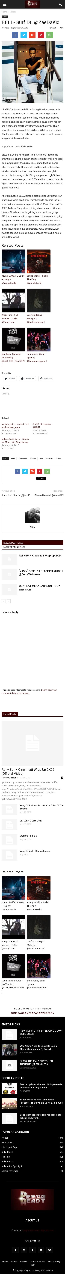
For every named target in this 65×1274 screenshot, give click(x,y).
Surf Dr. (49, 458)
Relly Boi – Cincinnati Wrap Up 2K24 (40, 555)
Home (4, 11)
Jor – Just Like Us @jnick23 (16, 495)
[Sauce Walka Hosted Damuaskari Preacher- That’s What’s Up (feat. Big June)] (9, 1103)
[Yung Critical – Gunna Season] (9, 855)
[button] (60, 4)
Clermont (23, 458)
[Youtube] (49, 1250)
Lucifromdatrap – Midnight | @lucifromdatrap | (36, 318)
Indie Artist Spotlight (12, 1166)
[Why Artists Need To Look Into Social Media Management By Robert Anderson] (9, 1049)
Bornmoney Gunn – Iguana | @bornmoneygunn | (37, 357)
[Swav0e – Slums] (9, 839)
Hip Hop (6, 1156)
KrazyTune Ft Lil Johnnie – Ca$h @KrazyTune (10, 318)
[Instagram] (24, 1250)
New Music (7, 1142)
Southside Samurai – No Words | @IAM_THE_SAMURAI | (13, 359)
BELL (13, 458)
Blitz (6, 28)
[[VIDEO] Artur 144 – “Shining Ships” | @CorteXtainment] (9, 574)
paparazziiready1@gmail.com (38, 1230)
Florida (33, 458)
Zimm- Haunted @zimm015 (49, 495)
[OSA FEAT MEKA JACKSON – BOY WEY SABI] (9, 589)
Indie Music (7, 1151)
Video (58, 458)
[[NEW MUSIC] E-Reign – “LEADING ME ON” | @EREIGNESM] (9, 1034)
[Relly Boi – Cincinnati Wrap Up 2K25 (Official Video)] (32, 743)
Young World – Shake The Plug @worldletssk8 (37, 279)
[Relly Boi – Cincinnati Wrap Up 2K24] (9, 559)
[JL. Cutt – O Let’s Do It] (9, 824)
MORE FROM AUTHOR (14, 547)
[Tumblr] (32, 1250)
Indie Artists (8, 1161)
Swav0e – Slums (28, 836)
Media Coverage (10, 1170)
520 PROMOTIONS (10, 778)
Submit (14, 1261)
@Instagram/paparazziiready (32, 1013)
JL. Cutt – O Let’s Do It (30, 820)
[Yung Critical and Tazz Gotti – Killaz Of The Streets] (9, 809)
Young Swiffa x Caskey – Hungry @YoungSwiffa (13, 279)
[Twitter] (41, 1250)
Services (23, 1261)
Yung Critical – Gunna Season (35, 851)
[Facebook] (15, 1250)
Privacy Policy (54, 1261)
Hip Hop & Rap (9, 1147)
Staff (33, 1265)
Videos (5, 17)
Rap (41, 458)
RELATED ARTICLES (13, 543)
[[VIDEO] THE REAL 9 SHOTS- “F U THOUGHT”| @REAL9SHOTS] (9, 1065)
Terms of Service (37, 1261)
